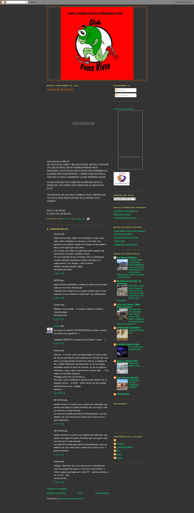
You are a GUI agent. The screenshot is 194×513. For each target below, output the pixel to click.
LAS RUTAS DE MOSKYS (125, 211)
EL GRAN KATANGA (123, 447)
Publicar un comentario (57, 489)
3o (115, 440)
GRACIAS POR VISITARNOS (124, 109)
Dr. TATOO (119, 444)
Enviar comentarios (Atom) (71, 498)
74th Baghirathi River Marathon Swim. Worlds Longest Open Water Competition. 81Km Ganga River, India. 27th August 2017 (131, 316)
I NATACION (119, 241)
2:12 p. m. (59, 482)
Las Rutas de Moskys (127, 257)
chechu (57, 326)
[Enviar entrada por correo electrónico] (88, 219)
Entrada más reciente (56, 493)
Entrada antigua (102, 493)
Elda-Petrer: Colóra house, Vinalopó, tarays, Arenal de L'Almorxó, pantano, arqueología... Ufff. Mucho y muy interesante (131, 293)
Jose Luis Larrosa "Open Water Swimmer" (128, 305)
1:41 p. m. (59, 273)
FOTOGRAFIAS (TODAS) (125, 218)
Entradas (121, 90)
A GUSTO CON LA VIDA (128, 344)
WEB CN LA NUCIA (122, 215)
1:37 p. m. (59, 424)
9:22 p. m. (59, 319)
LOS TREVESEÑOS (123, 234)
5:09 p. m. (59, 298)
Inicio (80, 493)
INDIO (117, 451)
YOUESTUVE (123, 394)
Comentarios (123, 95)
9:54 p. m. (59, 343)
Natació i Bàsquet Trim (127, 361)
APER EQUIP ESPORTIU (128, 328)
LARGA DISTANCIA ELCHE (126, 238)
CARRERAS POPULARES (125, 245)
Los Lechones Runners (128, 377)
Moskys (117, 454)
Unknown (118, 458)
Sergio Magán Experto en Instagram (129, 231)
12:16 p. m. (60, 393)
